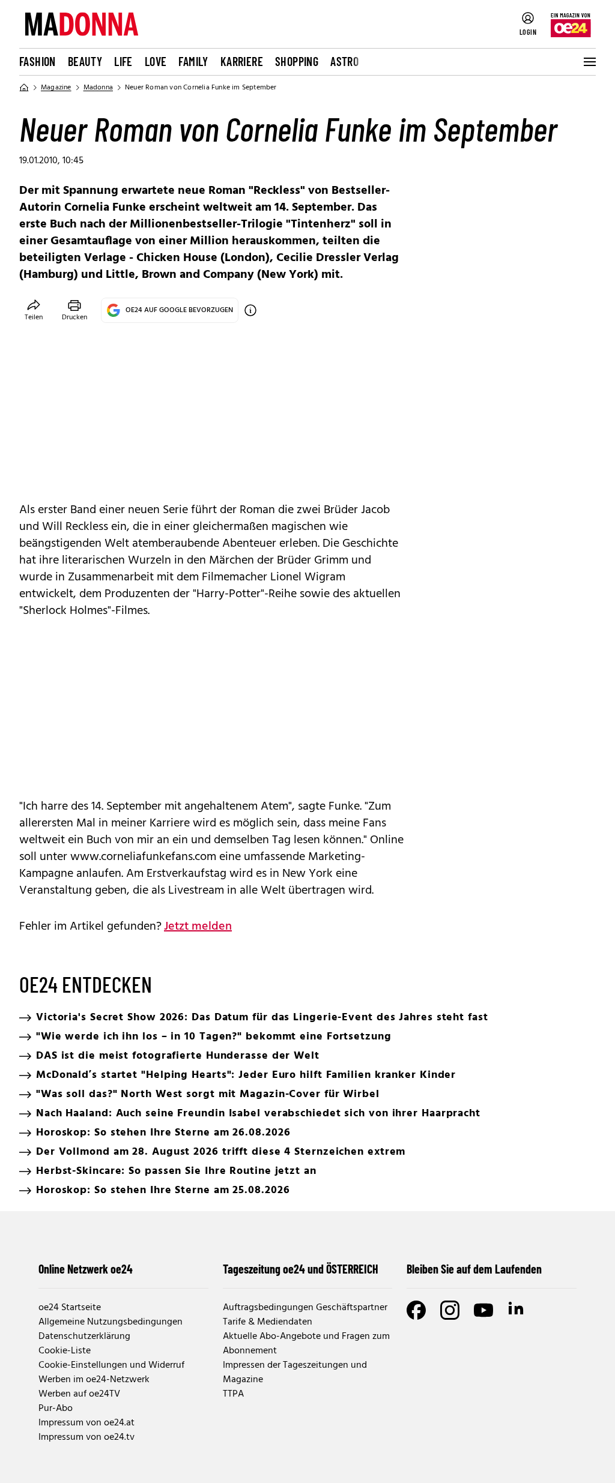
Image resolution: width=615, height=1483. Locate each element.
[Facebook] (416, 1310)
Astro (344, 61)
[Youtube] (483, 1310)
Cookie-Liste (64, 1351)
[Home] (24, 87)
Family (193, 61)
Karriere (241, 61)
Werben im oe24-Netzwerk (94, 1380)
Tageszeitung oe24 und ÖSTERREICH (300, 1269)
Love (156, 61)
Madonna (98, 87)
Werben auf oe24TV (79, 1394)
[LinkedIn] (517, 1310)
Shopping (296, 61)
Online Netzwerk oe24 (85, 1269)
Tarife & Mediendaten (267, 1322)
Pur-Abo (55, 1408)
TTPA (233, 1394)
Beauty (85, 61)
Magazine (56, 87)
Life (123, 61)
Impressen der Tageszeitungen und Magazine (295, 1373)
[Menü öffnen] (589, 61)
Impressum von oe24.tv (86, 1437)
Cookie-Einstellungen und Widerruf (111, 1365)
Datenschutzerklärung (84, 1336)
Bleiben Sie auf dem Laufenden (474, 1269)
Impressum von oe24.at (86, 1423)
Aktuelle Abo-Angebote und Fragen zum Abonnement (306, 1344)
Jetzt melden (198, 926)
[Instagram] (449, 1310)
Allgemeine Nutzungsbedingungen (110, 1322)
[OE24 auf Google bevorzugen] (250, 310)
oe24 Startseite (69, 1308)
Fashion (37, 61)
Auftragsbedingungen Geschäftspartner (305, 1308)
